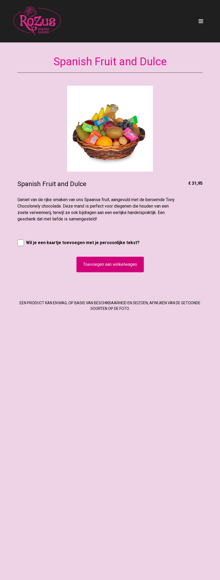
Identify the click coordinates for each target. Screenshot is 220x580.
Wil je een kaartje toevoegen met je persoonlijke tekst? (83, 242)
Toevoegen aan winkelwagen (110, 264)
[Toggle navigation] (201, 21)
